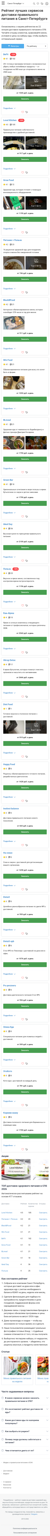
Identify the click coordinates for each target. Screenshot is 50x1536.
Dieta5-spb (8, 941)
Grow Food (8, 180)
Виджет (6, 1474)
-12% (13, 54)
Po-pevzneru (9, 985)
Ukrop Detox (9, 660)
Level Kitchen (10, 120)
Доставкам (7, 1471)
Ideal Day (7, 524)
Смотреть (43, 1213)
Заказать (25, 99)
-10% (21, 120)
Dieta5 (6, 897)
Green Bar (8, 480)
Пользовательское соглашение (25, 1533)
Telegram (34, 1514)
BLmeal (7, 420)
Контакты (7, 1488)
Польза (7, 569)
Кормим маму (10, 1113)
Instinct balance (11, 808)
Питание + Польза (12, 240)
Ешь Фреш (8, 613)
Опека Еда (8, 1027)
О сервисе (7, 1482)
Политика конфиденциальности (25, 1528)
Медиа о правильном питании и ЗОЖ (18, 1462)
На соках (7, 853)
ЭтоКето (7, 1071)
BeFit (5, 54)
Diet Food (8, 704)
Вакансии (7, 1485)
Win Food (7, 360)
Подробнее (8, 108)
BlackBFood (9, 300)
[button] (3, 3)
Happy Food (9, 764)
